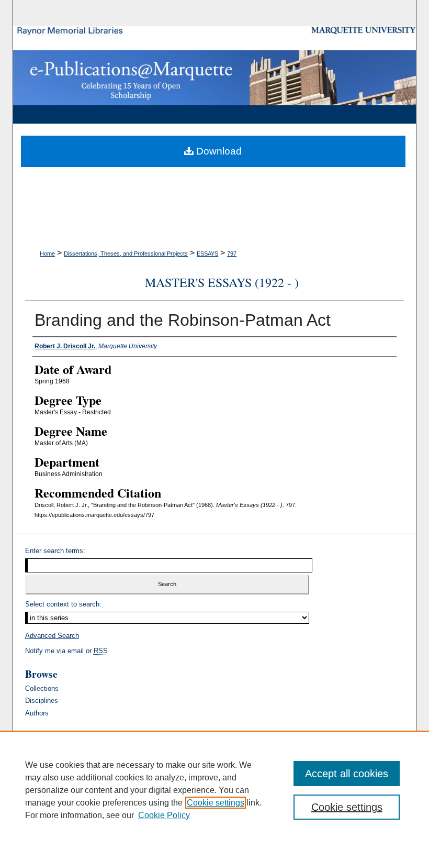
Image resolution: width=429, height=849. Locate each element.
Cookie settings (215, 802)
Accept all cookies (346, 773)
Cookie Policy (164, 815)
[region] (214, 790)
